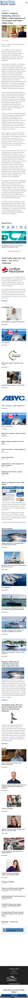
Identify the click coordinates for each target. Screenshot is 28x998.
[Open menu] (26, 3)
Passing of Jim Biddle (7, 808)
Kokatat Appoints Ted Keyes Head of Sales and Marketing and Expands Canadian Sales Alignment (14, 786)
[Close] (27, 986)
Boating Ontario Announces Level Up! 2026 (13, 385)
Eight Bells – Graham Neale (10, 922)
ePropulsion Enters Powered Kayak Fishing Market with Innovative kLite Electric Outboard (12, 708)
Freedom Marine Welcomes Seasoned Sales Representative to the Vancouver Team (13, 913)
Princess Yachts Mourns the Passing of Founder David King (12, 763)
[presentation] (14, 234)
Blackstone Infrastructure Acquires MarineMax (12, 472)
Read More (4, 300)
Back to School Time (7, 426)
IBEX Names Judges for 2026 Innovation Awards (12, 363)
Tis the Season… (6, 245)
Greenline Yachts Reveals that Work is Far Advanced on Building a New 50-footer (13, 630)
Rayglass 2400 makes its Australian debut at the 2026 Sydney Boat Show (13, 544)
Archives (10, 519)
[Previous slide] (3, 237)
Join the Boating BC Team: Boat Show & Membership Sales (12, 852)
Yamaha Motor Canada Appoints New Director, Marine (13, 464)
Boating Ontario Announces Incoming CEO (13, 322)
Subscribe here (22, 522)
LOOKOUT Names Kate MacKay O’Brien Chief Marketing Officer (10, 874)
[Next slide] (25, 237)
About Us (14, 971)
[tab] (10, 251)
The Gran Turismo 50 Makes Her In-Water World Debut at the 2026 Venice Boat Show (13, 608)
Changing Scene (5, 10)
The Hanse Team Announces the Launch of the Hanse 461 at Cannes (14, 566)
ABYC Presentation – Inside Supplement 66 (13, 406)
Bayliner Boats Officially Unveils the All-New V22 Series (13, 652)
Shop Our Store (14, 973)
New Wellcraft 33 (6, 587)
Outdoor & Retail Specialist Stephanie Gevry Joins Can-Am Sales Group (13, 829)
